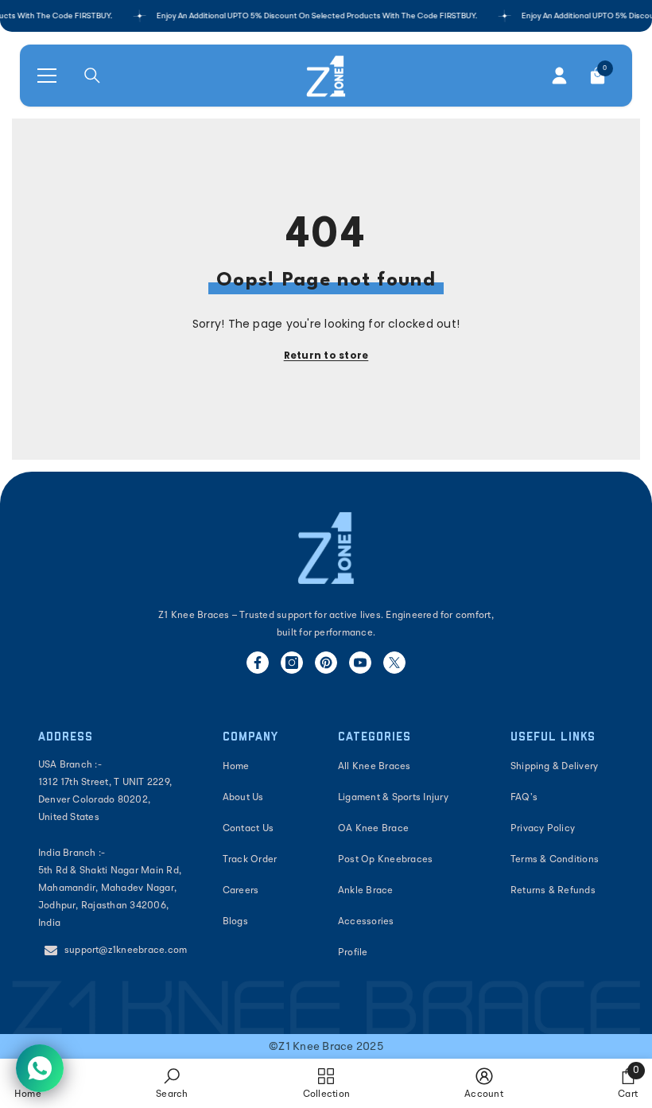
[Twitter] (394, 662)
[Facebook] (257, 662)
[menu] (46, 75)
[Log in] (560, 75)
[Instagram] (292, 662)
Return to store (326, 355)
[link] (171, 1083)
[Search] (92, 75)
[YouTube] (360, 662)
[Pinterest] (326, 662)
